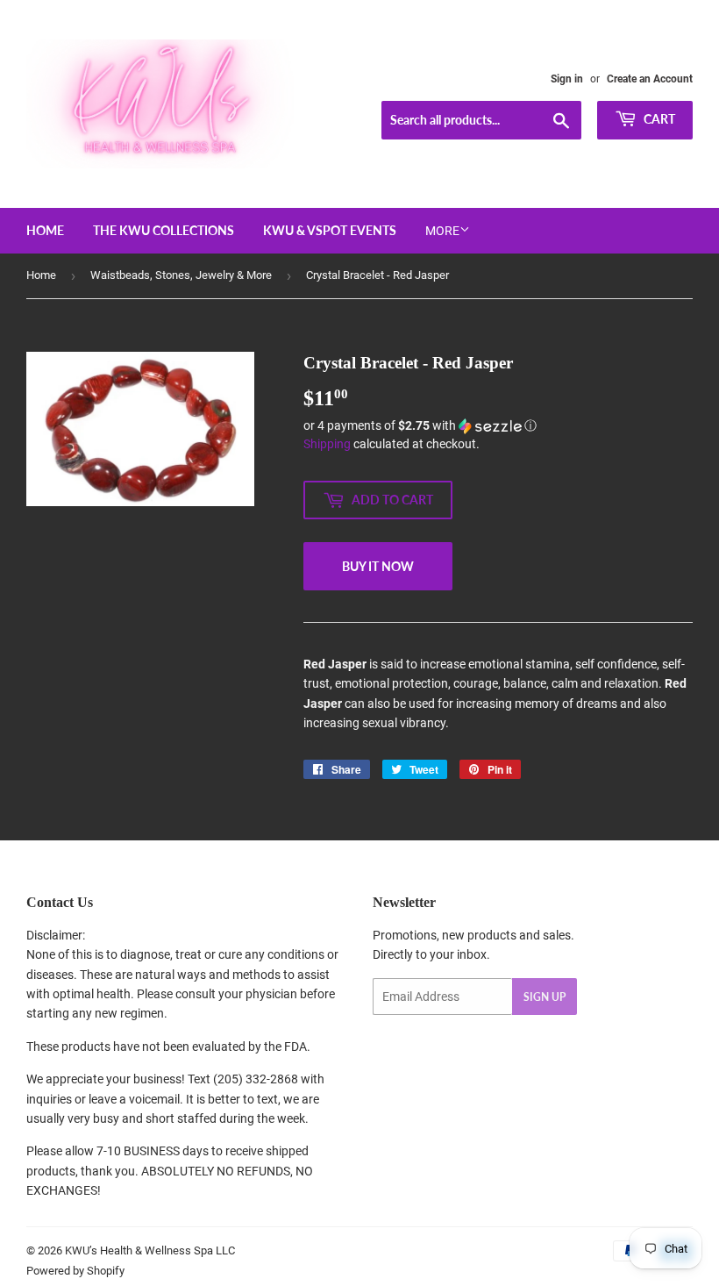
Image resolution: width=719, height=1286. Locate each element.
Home (45, 230)
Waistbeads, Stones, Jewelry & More (181, 275)
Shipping (327, 444)
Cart (658, 118)
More (442, 231)
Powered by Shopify (75, 1270)
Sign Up (544, 997)
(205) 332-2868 (255, 1079)
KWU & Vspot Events (329, 230)
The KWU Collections (163, 230)
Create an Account (650, 79)
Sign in (567, 79)
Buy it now (378, 566)
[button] (498, 426)
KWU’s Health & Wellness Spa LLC (150, 1250)
